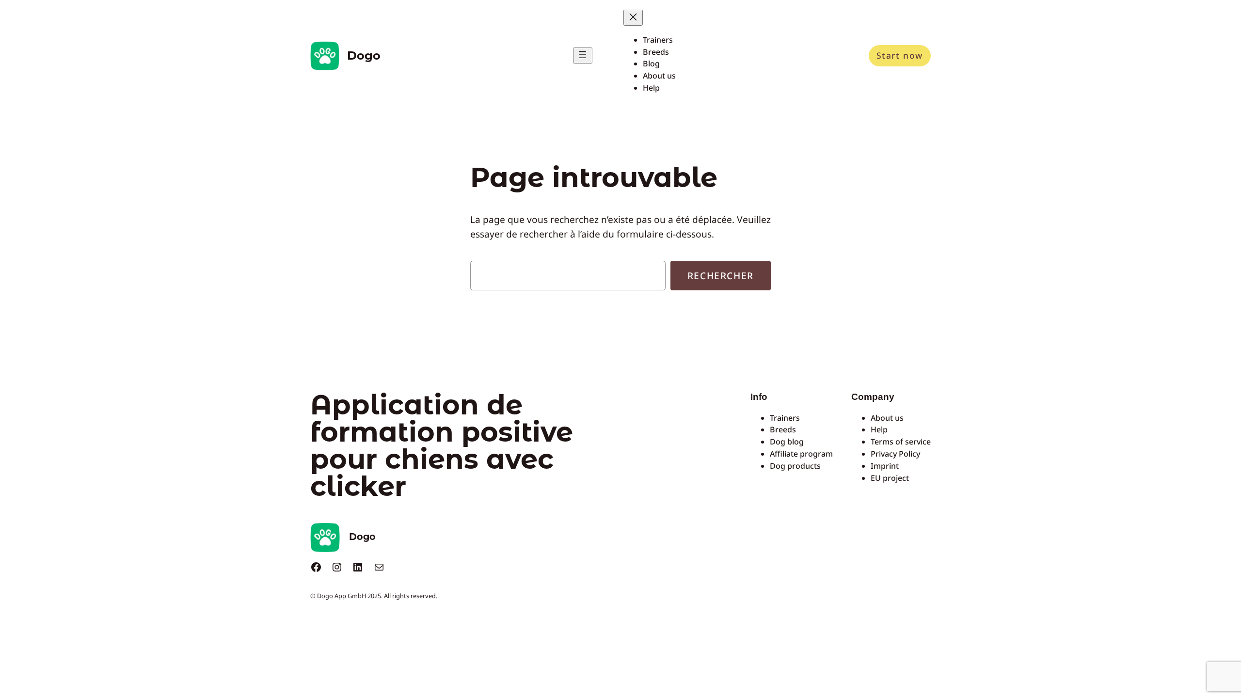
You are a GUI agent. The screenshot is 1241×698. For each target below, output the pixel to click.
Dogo (364, 55)
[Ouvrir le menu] (582, 55)
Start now (899, 55)
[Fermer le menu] (633, 18)
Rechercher (720, 275)
